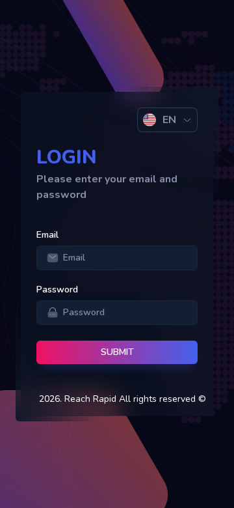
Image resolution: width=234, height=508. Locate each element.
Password (57, 289)
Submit (117, 352)
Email (47, 235)
